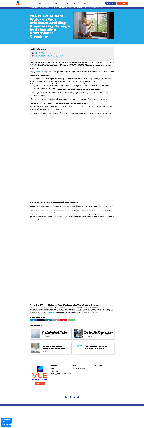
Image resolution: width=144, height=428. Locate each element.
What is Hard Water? (38, 52)
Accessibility (65, 405)
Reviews (67, 3)
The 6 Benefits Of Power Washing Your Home (96, 347)
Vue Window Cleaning (37, 71)
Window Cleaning (38, 7)
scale (82, 78)
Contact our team (50, 312)
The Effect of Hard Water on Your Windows (44, 53)
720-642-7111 (112, 3)
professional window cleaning (92, 205)
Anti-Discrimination (73, 405)
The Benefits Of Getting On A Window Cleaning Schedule (98, 333)
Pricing (75, 3)
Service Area (57, 3)
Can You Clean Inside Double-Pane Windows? (53, 347)
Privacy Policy (81, 405)
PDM (102, 405)
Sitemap (95, 405)
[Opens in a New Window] (67, 397)
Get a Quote (122, 3)
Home (40, 3)
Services (47, 3)
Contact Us (83, 3)
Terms (85, 405)
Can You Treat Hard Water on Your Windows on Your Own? (48, 55)
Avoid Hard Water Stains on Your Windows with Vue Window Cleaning (51, 58)
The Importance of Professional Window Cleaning (45, 56)
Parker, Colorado (34, 79)
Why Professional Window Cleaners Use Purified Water (55, 333)
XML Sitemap (90, 405)
